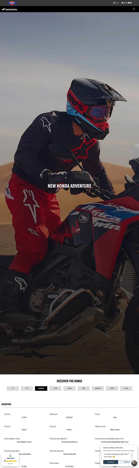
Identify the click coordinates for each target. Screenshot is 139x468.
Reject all (127, 462)
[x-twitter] (126, 3)
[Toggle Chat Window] (134, 463)
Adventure (41, 388)
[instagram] (124, 3)
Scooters (112, 388)
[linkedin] (131, 3)
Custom (55, 388)
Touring (69, 388)
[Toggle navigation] (133, 9)
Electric (126, 388)
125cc (27, 388)
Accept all (111, 462)
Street (83, 388)
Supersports (98, 388)
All (13, 388)
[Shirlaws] (9, 9)
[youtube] (128, 3)
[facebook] (122, 3)
